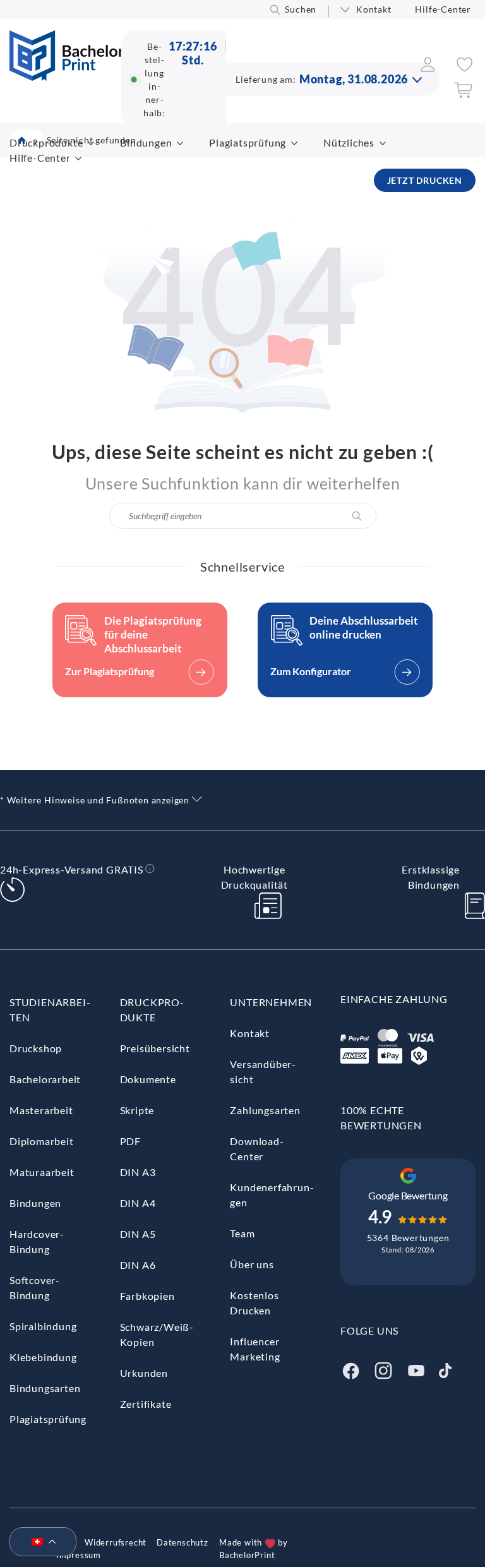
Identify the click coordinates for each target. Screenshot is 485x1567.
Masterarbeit (41, 1110)
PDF (130, 1141)
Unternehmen (271, 1002)
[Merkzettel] (464, 68)
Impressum (78, 1555)
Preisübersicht (155, 1048)
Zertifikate (146, 1404)
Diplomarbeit (41, 1141)
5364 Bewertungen (408, 1237)
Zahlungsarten (265, 1110)
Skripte (137, 1110)
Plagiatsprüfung (247, 142)
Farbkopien (147, 1296)
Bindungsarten (44, 1388)
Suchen (300, 9)
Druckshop (35, 1048)
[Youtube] (416, 1369)
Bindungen (146, 142)
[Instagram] (383, 1369)
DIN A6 (138, 1265)
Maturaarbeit (42, 1172)
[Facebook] (350, 1369)
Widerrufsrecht (116, 1542)
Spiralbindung (42, 1326)
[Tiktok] (445, 1369)
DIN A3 (138, 1172)
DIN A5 (138, 1234)
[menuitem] (38, 1542)
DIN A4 (138, 1203)
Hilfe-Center (443, 9)
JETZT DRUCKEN (424, 180)
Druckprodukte (46, 142)
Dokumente (148, 1079)
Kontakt (374, 9)
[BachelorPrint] (66, 77)
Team (242, 1233)
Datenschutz (182, 1542)
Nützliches (348, 142)
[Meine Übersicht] (428, 68)
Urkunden (144, 1373)
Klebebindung (43, 1357)
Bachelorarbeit (45, 1079)
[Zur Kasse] (462, 94)
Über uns (251, 1264)
